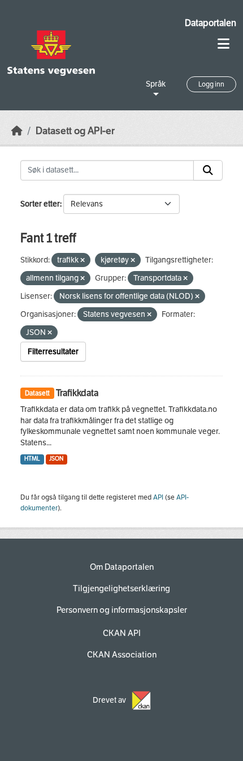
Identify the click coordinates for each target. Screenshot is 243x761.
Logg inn (211, 84)
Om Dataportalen (122, 567)
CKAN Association (122, 655)
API (158, 497)
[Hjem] (17, 131)
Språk (156, 84)
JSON (56, 458)
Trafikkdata (77, 393)
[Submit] (208, 170)
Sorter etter (40, 204)
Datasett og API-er (75, 131)
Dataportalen (210, 23)
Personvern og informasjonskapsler (122, 610)
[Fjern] (82, 260)
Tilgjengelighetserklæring (121, 588)
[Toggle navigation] (223, 44)
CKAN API (122, 633)
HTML (32, 458)
